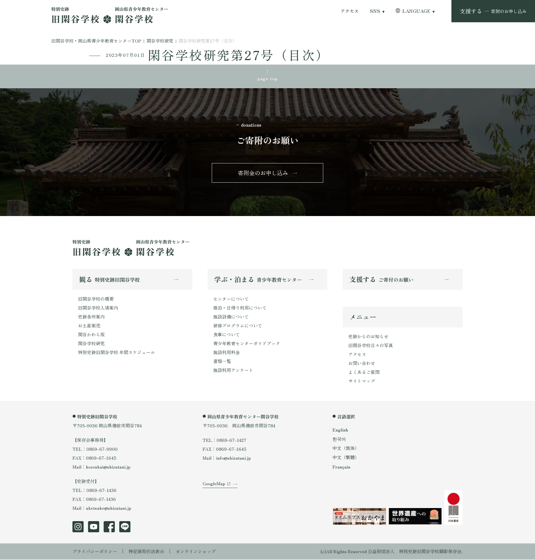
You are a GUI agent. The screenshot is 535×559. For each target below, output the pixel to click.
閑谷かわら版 (91, 334)
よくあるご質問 (364, 372)
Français (341, 466)
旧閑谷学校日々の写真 (370, 345)
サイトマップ (361, 380)
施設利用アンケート (233, 370)
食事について (226, 334)
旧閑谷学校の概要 (96, 298)
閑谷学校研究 (91, 343)
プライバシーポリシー (94, 551)
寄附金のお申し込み (263, 173)
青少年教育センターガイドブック (246, 343)
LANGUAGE (416, 11)
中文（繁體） (345, 457)
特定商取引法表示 (146, 551)
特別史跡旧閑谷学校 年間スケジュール (116, 352)
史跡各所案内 (91, 316)
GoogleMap (214, 483)
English (340, 429)
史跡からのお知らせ (368, 336)
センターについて (231, 298)
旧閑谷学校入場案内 (98, 307)
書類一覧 (222, 361)
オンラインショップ (196, 551)
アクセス (350, 11)
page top (267, 78)
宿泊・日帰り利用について (240, 307)
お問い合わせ (361, 363)
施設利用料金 (226, 352)
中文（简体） (345, 448)
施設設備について (231, 316)
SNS (375, 11)
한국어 (339, 438)
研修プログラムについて (237, 325)
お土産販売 (89, 325)
